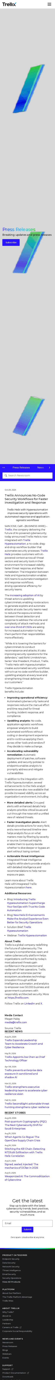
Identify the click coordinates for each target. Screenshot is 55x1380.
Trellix (8, 529)
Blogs (5, 1350)
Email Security (9, 1274)
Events (5, 1358)
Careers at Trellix (10, 1327)
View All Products (11, 1282)
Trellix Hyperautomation (32, 935)
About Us (6, 1316)
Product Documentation (14, 1373)
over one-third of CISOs (18, 627)
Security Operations (11, 1278)
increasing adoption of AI (25, 595)
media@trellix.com (16, 1022)
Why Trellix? (8, 1312)
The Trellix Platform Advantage (17, 1297)
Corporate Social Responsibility (17, 1331)
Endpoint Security (10, 1259)
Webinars (6, 1354)
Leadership (7, 1320)
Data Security (8, 1263)
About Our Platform (11, 1293)
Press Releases (21, 467)
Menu (52, 4)
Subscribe (11, 242)
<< (3, 467)
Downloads (7, 1376)
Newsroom (7, 1342)
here (28, 887)
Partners (6, 1323)
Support (6, 1369)
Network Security (10, 1266)
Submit (27, 1229)
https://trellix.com (18, 997)
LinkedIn (29, 1003)
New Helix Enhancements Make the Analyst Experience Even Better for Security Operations (28, 919)
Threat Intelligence (11, 1270)
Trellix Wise (7, 1301)
